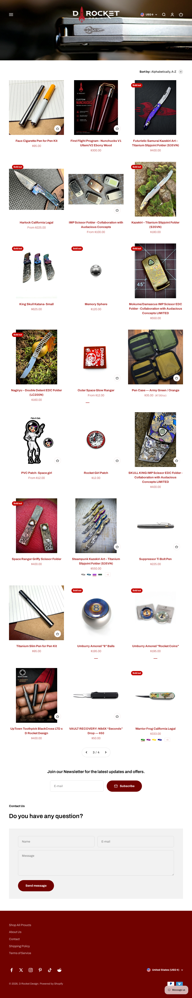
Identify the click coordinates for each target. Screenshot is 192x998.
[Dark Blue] (89, 574)
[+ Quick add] (57, 128)
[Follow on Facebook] (11, 970)
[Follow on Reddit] (59, 970)
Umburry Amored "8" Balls (96, 646)
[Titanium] (83, 574)
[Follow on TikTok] (49, 970)
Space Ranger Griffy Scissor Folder (36, 559)
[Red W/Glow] (99, 401)
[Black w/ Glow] (93, 401)
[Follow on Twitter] (21, 970)
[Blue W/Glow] (104, 401)
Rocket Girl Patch (96, 472)
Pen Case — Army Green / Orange (155, 390)
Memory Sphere (96, 304)
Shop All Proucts (20, 925)
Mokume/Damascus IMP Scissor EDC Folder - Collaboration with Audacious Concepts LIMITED (155, 309)
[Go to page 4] (105, 752)
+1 (108, 574)
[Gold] (154, 740)
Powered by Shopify (51, 983)
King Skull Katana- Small (36, 304)
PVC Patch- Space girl (36, 472)
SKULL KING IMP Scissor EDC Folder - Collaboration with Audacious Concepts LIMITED (155, 477)
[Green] (143, 740)
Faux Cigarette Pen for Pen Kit (36, 140)
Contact (14, 939)
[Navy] (160, 740)
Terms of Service (20, 953)
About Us (15, 932)
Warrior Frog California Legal (155, 728)
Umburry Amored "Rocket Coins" (155, 646)
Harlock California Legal (36, 222)
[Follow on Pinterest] (40, 970)
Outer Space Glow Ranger (96, 390)
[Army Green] (100, 574)
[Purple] (94, 574)
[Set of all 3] (87, 401)
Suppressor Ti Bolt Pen (155, 559)
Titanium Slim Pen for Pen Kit (36, 646)
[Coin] (155, 657)
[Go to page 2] (86, 752)
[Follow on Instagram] (30, 970)
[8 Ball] (96, 657)
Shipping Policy (19, 946)
